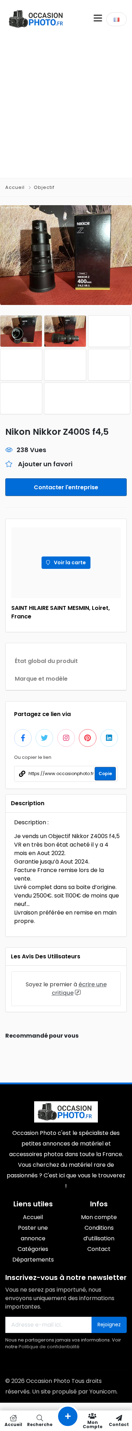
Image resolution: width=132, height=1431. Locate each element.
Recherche (39, 1424)
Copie (105, 774)
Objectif (44, 187)
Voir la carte (69, 562)
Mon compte (92, 1424)
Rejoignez (109, 1324)
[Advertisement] (66, 108)
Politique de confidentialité (49, 1347)
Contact (119, 1424)
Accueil (15, 187)
